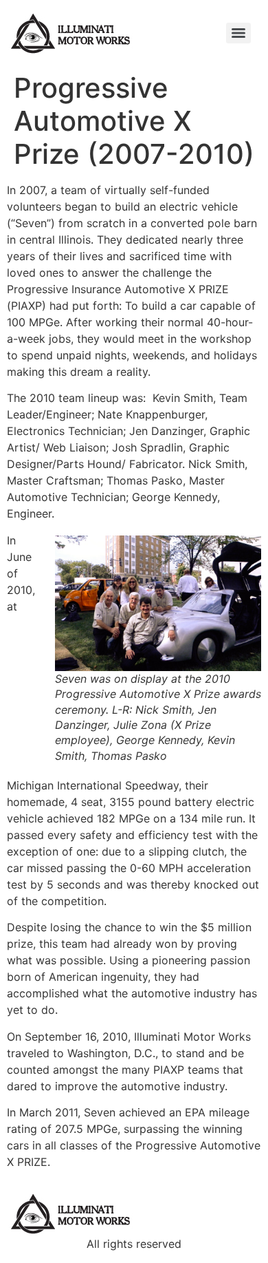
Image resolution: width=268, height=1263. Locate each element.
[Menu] (238, 33)
